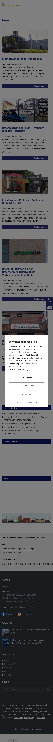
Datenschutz (21, 402)
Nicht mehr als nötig (26, 385)
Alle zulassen (26, 377)
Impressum (32, 402)
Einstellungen (26, 394)
